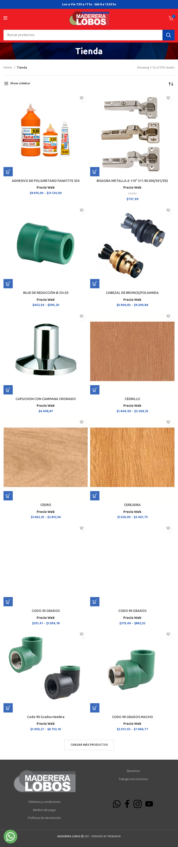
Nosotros (133, 771)
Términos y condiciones (44, 802)
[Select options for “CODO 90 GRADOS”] (94, 601)
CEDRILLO (132, 399)
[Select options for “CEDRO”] (8, 495)
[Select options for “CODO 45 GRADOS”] (8, 601)
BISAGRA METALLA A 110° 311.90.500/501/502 (132, 181)
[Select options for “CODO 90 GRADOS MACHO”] (94, 707)
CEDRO (45, 505)
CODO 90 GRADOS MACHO (132, 717)
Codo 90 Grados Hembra (45, 717)
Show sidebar (20, 83)
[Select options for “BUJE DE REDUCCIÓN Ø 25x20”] (8, 283)
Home (8, 67)
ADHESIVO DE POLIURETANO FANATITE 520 (45, 181)
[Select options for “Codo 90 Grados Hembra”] (8, 707)
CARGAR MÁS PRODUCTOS (89, 744)
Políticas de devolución (44, 818)
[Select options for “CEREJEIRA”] (94, 495)
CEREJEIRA (132, 505)
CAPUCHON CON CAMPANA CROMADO (46, 399)
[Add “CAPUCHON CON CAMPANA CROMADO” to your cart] (8, 389)
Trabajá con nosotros (133, 779)
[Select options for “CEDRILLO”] (94, 389)
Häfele (132, 193)
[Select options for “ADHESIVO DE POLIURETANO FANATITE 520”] (8, 171)
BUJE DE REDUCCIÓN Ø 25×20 (45, 293)
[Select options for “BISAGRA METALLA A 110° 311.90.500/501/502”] (94, 171)
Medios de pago (44, 810)
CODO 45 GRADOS (46, 611)
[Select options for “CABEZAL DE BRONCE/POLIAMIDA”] (94, 283)
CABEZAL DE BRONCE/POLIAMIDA (132, 293)
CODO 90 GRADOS (132, 611)
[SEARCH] (168, 35)
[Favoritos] (81, 98)
